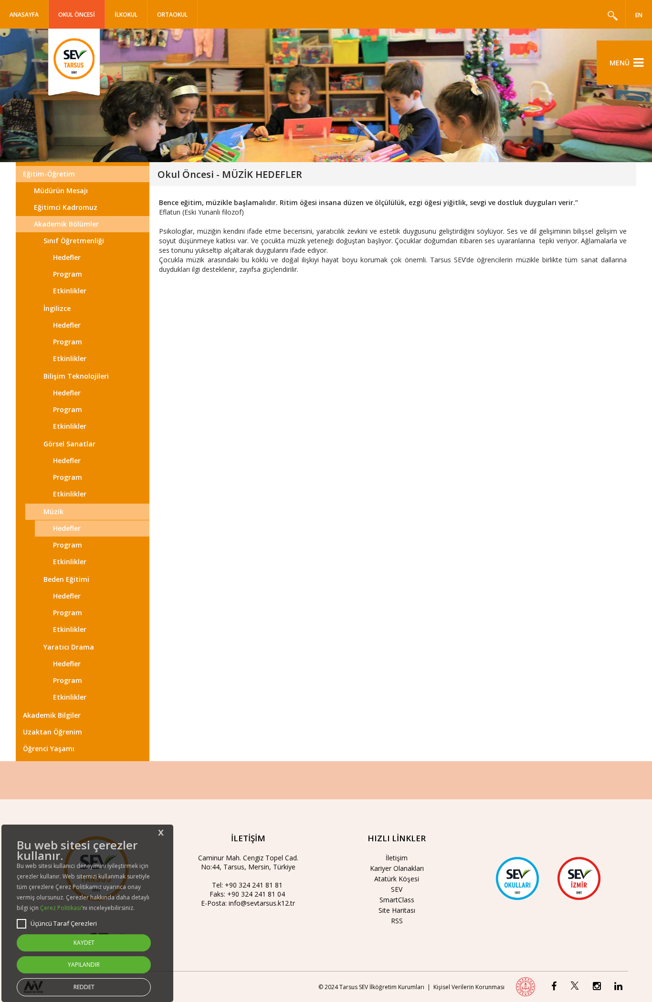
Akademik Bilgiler (52, 715)
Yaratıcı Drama (68, 646)
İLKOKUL (126, 14)
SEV (396, 889)
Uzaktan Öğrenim (52, 731)
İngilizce (57, 308)
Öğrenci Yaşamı (48, 748)
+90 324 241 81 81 (254, 884)
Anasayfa (24, 14)
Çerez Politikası (60, 908)
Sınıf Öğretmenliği (73, 240)
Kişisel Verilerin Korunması (469, 987)
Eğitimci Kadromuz (65, 207)
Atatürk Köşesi (396, 878)
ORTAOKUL (172, 14)
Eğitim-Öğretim (49, 173)
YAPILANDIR (84, 965)
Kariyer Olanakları (397, 868)
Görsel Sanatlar (69, 443)
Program (67, 274)
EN (638, 15)
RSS (397, 920)
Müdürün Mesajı (61, 190)
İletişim (397, 857)
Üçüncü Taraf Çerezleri (64, 923)
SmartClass (396, 899)
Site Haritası (397, 910)
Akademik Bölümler (66, 223)
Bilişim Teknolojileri (76, 376)
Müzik (53, 511)
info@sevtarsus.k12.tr (262, 903)
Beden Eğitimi (66, 579)
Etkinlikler (69, 290)
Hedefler (67, 257)
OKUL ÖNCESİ (76, 14)
